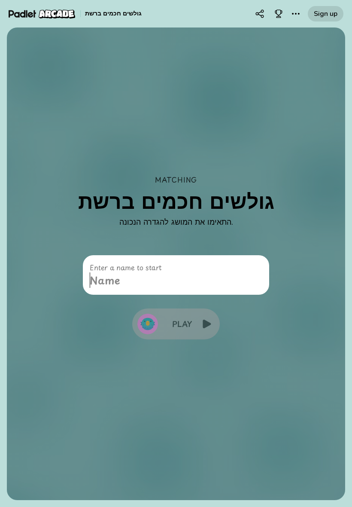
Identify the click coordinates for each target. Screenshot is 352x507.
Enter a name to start (125, 267)
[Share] (259, 13)
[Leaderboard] (278, 13)
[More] (296, 14)
